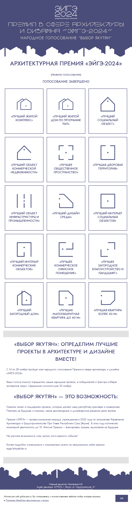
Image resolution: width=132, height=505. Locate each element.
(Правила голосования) (66, 74)
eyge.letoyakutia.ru (16, 448)
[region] (66, 497)
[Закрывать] (130, 491)
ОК (121, 498)
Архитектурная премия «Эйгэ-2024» (66, 63)
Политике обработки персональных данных (27, 500)
